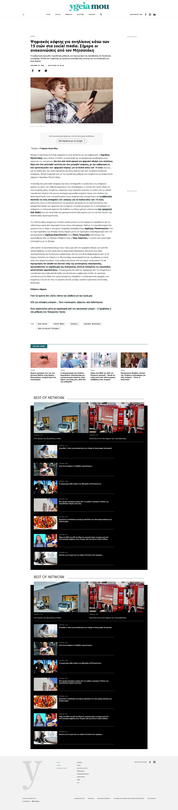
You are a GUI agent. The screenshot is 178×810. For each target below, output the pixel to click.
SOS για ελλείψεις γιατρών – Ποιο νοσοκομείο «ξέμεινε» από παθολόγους (66, 302)
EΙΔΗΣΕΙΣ (79, 762)
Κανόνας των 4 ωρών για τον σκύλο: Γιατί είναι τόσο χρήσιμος (80, 555)
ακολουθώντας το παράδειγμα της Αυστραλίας (53, 266)
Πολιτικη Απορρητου (104, 798)
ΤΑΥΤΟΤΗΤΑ (91, 798)
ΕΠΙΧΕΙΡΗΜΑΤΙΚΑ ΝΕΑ (83, 774)
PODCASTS (92, 14)
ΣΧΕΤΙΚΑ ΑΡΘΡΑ (39, 346)
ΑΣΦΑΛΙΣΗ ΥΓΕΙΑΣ (62, 768)
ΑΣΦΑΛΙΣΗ (68, 14)
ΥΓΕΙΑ (48, 14)
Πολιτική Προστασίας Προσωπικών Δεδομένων (129, 798)
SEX (78, 782)
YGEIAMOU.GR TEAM (37, 65)
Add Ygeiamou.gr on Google (70, 141)
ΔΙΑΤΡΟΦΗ (80, 14)
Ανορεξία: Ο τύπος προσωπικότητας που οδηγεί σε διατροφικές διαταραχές (85, 448)
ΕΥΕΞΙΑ (57, 14)
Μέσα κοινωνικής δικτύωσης (48, 328)
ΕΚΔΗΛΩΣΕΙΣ (80, 771)
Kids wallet (42, 324)
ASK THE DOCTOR (82, 768)
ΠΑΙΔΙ (78, 780)
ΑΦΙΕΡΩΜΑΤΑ (80, 777)
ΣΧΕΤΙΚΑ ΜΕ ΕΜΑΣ (79, 798)
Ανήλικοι (74, 324)
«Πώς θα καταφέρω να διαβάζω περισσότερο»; (75, 466)
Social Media (59, 324)
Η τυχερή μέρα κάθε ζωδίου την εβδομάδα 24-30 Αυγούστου (80, 484)
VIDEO (79, 765)
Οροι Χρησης (151, 798)
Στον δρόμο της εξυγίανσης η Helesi (47, 438)
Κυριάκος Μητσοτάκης (92, 324)
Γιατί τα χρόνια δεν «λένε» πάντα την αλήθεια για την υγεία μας (61, 295)
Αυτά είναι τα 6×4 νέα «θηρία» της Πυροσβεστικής (107, 438)
